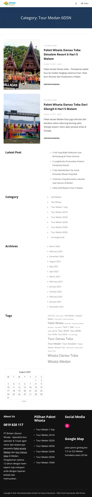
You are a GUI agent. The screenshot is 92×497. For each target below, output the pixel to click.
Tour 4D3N (75, 330)
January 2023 (55, 286)
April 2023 (53, 271)
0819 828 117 (13, 424)
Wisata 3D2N (79, 348)
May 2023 (53, 266)
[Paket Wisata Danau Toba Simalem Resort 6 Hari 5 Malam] (22, 64)
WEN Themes (80, 493)
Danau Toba (59, 316)
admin (59, 64)
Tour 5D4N (52, 334)
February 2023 (55, 281)
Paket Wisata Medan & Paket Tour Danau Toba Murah (36, 493)
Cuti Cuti (51, 315)
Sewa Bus (51, 327)
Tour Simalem (69, 343)
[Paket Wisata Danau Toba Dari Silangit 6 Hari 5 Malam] (22, 119)
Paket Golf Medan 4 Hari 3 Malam (67, 188)
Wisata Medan (59, 361)
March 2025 (54, 246)
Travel (80, 344)
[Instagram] (67, 426)
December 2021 (56, 306)
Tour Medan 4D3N (59, 222)
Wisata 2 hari (59, 347)
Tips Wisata (56, 202)
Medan (50, 319)
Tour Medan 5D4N (59, 227)
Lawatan (78, 315)
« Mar (23, 401)
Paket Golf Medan (68, 319)
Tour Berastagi (72, 334)
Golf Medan (56, 197)
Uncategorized (57, 237)
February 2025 (55, 251)
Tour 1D (77, 327)
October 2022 (55, 291)
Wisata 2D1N (70, 348)
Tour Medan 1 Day (59, 207)
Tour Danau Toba (60, 339)
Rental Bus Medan (77, 323)
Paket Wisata (55, 323)
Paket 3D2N (58, 319)
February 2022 (55, 296)
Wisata (50, 347)
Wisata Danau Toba (63, 355)
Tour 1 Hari (68, 327)
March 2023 (54, 276)
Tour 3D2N (63, 330)
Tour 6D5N (62, 334)
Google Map (74, 439)
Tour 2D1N (52, 331)
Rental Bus (68, 323)
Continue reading (51, 84)
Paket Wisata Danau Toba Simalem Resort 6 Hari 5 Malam (62, 54)
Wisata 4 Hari (52, 351)
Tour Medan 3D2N (59, 217)
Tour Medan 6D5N (50, 45)
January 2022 (55, 301)
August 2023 (55, 261)
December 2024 (56, 256)
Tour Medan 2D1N (59, 212)
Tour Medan (54, 343)
